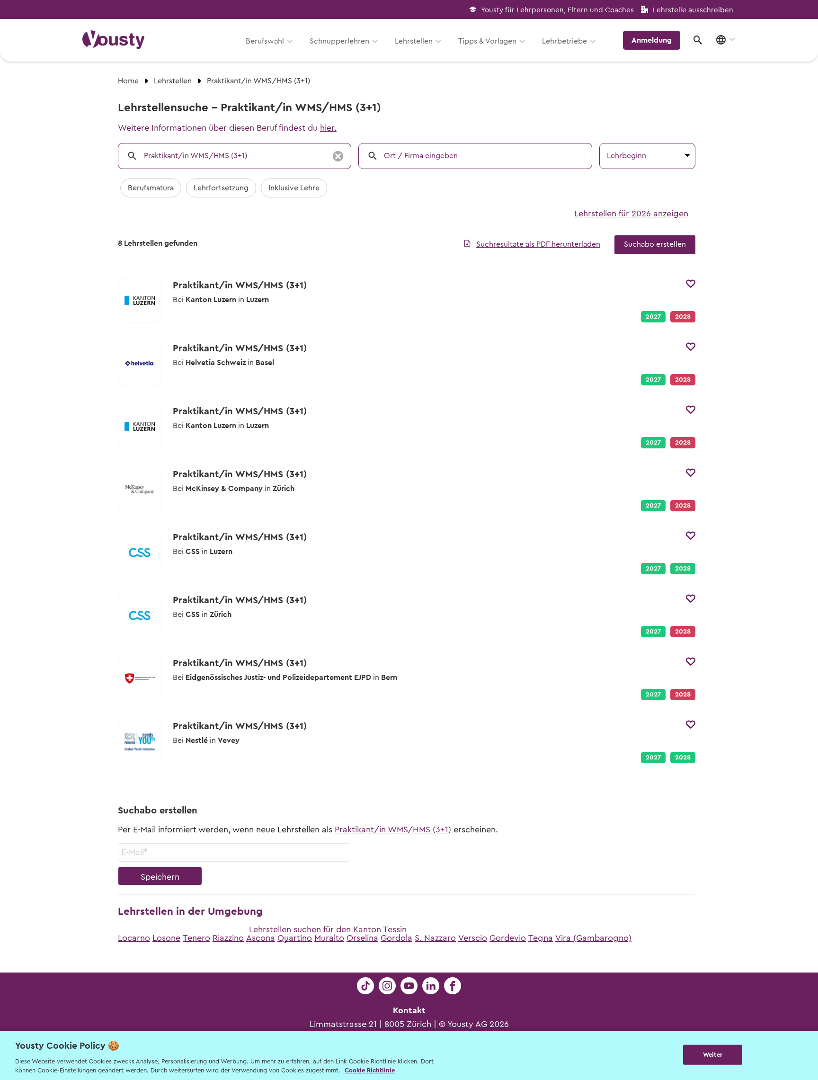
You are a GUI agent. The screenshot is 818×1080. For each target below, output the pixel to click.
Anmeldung (651, 40)
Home (128, 81)
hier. (328, 128)
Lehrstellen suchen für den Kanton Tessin (328, 929)
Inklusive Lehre (294, 188)
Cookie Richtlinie (370, 1070)
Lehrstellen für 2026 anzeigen (631, 213)
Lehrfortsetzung (221, 188)
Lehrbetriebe (564, 41)
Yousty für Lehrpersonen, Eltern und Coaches (557, 10)
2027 (653, 316)
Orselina (362, 938)
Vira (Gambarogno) (593, 938)
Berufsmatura (151, 188)
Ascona (260, 938)
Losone (166, 938)
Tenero (196, 938)
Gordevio (507, 938)
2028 (683, 568)
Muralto (329, 938)
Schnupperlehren (339, 41)
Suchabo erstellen (655, 244)
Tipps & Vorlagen (487, 41)
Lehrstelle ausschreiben (693, 10)
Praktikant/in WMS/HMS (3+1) (393, 829)
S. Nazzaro (435, 938)
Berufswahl (265, 41)
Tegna (540, 938)
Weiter (712, 1055)
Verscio (472, 938)
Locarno (134, 938)
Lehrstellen (414, 41)
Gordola (396, 938)
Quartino (294, 938)
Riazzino (228, 938)
